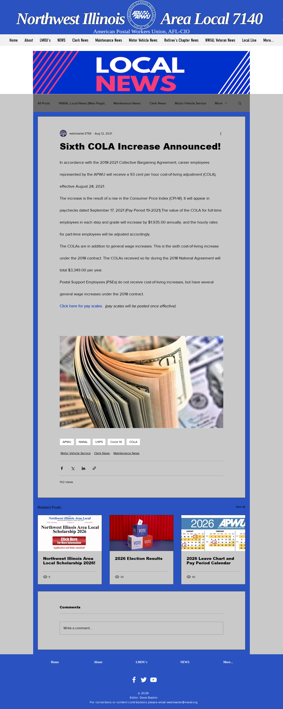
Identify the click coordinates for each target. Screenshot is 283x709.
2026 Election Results (139, 558)
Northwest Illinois (72, 18)
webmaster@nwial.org (182, 702)
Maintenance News (127, 103)
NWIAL (83, 442)
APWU (67, 442)
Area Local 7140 (209, 18)
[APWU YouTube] (153, 680)
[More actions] (220, 133)
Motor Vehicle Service (190, 103)
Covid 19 (116, 442)
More (218, 103)
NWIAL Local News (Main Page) (82, 103)
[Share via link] (94, 468)
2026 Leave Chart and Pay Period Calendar (210, 560)
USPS (99, 442)
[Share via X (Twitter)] (73, 468)
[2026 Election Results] (142, 533)
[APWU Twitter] (144, 680)
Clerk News (157, 103)
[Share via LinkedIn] (83, 468)
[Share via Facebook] (62, 468)
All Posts (44, 103)
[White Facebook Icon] (134, 680)
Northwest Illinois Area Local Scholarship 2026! (69, 560)
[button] (240, 103)
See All (240, 506)
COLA (133, 442)
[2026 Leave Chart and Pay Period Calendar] (213, 533)
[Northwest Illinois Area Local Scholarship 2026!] (70, 533)
